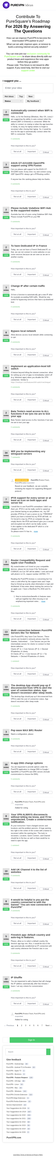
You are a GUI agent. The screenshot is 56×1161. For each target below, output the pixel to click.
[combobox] (26, 1051)
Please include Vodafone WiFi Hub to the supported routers (31, 209)
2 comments (15, 991)
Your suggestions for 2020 (16, 1115)
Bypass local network (23, 331)
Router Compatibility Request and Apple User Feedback (30, 561)
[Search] (48, 1051)
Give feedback (13, 1059)
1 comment (15, 661)
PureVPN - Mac (12, 1088)
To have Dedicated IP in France (29, 245)
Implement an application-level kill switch (31, 367)
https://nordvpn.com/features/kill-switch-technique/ (31, 382)
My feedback (33, 101)
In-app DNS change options (27, 763)
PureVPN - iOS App (13, 1081)
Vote (6, 120)
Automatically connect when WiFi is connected (31, 111)
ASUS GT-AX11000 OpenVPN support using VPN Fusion (27, 164)
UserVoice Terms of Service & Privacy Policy (28, 1155)
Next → (49, 1025)
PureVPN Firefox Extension (16, 1101)
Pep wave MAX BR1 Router (26, 730)
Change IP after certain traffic (28, 286)
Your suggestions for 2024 (16, 1129)
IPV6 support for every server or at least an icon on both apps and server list (31, 500)
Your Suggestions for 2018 (16, 1108)
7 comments (15, 457)
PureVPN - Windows (14, 1091)
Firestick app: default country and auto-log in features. (30, 936)
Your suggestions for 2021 (16, 1118)
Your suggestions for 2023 (16, 1125)
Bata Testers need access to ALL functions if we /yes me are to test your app (30, 414)
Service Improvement (14, 1105)
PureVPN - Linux (12, 1084)
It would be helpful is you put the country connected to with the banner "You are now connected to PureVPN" (31, 903)
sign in (31, 1040)
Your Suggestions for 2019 (16, 1112)
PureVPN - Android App (15, 1064)
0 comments (15, 139)
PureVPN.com (14, 1137)
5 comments (15, 779)
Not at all (19, 152)
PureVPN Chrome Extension (17, 1095)
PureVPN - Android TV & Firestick (18, 1067)
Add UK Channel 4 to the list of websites (29, 870)
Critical (47, 152)
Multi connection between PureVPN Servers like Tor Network (31, 631)
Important (32, 152)
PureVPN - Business (14, 1074)
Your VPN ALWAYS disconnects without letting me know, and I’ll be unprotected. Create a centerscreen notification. (31, 818)
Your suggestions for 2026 (16, 1132)
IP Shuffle (16, 977)
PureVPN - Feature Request (17, 1078)
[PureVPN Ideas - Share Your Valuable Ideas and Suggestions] (18, 5)
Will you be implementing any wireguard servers (28, 452)
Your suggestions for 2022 (16, 1122)
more (36, 531)
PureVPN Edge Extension (16, 1098)
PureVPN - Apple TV (14, 1071)
